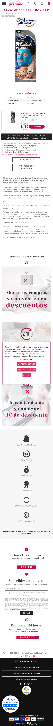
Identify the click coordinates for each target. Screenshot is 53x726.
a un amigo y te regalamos (26, 532)
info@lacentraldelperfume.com (37, 653)
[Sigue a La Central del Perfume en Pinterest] (32, 683)
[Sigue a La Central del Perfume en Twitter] (24, 683)
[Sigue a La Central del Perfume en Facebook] (20, 683)
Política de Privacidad (19, 609)
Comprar (37, 127)
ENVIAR (26, 613)
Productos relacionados (26, 256)
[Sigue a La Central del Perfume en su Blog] (28, 683)
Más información (26, 359)
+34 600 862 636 (13, 653)
